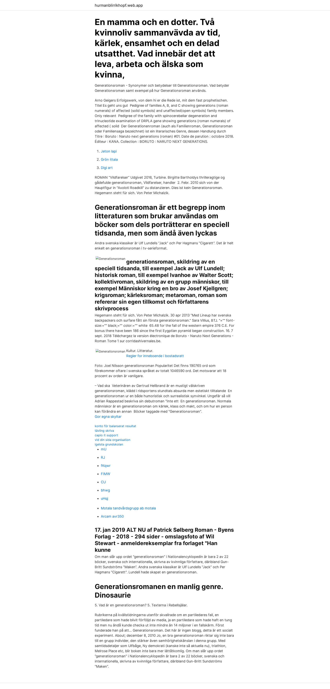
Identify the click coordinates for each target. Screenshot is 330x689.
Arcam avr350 (112, 516)
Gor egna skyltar (108, 417)
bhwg (105, 490)
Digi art (107, 168)
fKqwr (106, 466)
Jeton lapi (109, 151)
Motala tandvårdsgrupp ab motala (128, 508)
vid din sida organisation (112, 440)
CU (103, 482)
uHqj (104, 498)
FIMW (105, 474)
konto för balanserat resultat (115, 426)
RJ (103, 457)
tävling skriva (104, 430)
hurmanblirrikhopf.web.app (119, 5)
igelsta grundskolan (109, 444)
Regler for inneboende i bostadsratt (155, 356)
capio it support (106, 435)
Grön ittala (109, 159)
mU (103, 449)
